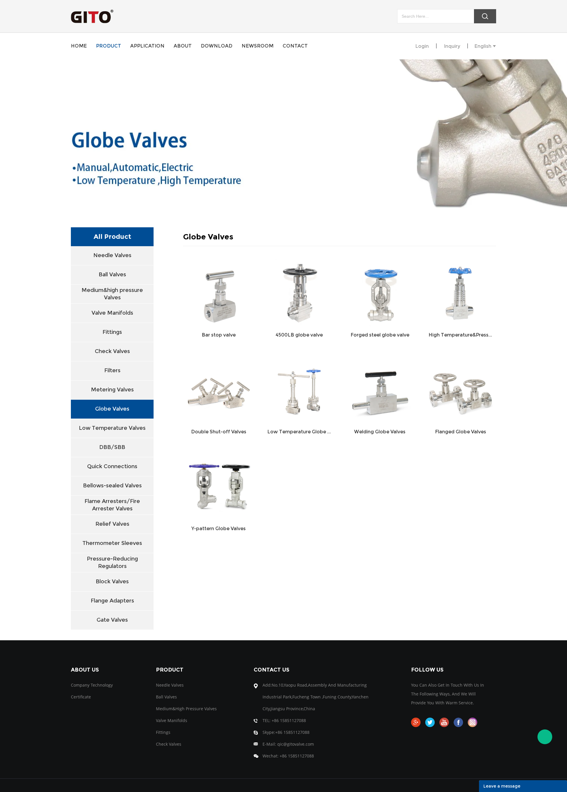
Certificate (81, 697)
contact (295, 46)
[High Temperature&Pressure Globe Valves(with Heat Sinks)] (460, 290)
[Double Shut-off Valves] (218, 387)
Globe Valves (112, 409)
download (216, 46)
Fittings (112, 332)
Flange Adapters (112, 600)
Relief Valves (112, 524)
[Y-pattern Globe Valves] (218, 484)
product (108, 46)
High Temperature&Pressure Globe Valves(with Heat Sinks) (460, 335)
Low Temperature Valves (112, 428)
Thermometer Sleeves (112, 543)
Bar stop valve (219, 335)
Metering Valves (112, 389)
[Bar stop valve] (218, 290)
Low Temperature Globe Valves (299, 432)
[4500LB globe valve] (299, 290)
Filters (112, 370)
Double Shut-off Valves (218, 432)
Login (422, 46)
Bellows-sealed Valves (112, 485)
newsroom (257, 46)
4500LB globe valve (299, 335)
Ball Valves (112, 274)
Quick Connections (112, 466)
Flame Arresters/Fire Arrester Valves (112, 505)
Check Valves (112, 351)
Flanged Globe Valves (460, 432)
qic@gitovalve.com (295, 744)
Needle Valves (112, 255)
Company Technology (92, 685)
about (183, 46)
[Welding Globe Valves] (380, 387)
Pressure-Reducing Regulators (112, 562)
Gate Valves (112, 620)
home (79, 46)
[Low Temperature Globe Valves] (299, 387)
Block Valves (112, 581)
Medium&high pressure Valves (112, 294)
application (147, 46)
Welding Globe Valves (379, 432)
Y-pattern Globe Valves (218, 528)
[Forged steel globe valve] (380, 290)
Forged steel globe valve (380, 335)
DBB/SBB (112, 447)
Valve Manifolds (112, 313)
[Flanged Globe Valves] (460, 387)
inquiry (452, 46)
